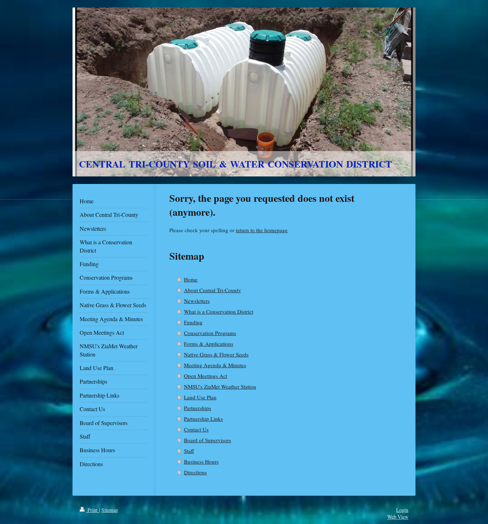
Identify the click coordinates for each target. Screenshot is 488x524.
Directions (195, 472)
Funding (193, 322)
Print (92, 509)
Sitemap (109, 509)
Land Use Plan (200, 397)
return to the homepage (262, 230)
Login (402, 509)
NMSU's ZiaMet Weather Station (220, 386)
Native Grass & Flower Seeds (216, 354)
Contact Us (196, 429)
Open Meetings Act (205, 375)
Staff (189, 450)
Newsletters (197, 300)
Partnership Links (203, 418)
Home (191, 279)
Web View (397, 516)
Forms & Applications (208, 343)
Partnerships (197, 407)
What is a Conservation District (218, 311)
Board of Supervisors (207, 440)
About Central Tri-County (212, 290)
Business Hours (201, 461)
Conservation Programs (210, 332)
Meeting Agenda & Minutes (215, 365)
